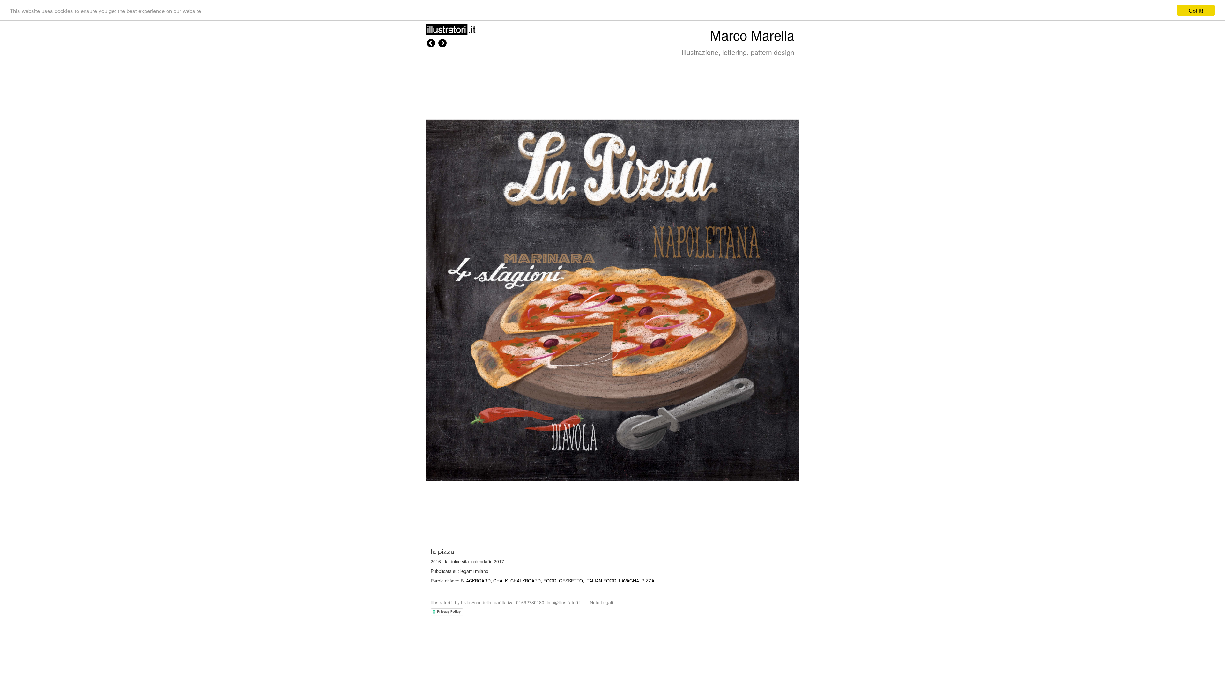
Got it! (1196, 10)
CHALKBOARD (525, 580)
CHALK (500, 580)
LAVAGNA (629, 580)
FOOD (549, 580)
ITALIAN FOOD (600, 580)
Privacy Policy (449, 611)
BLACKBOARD (476, 580)
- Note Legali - (601, 602)
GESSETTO (571, 580)
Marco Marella (752, 34)
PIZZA (648, 580)
